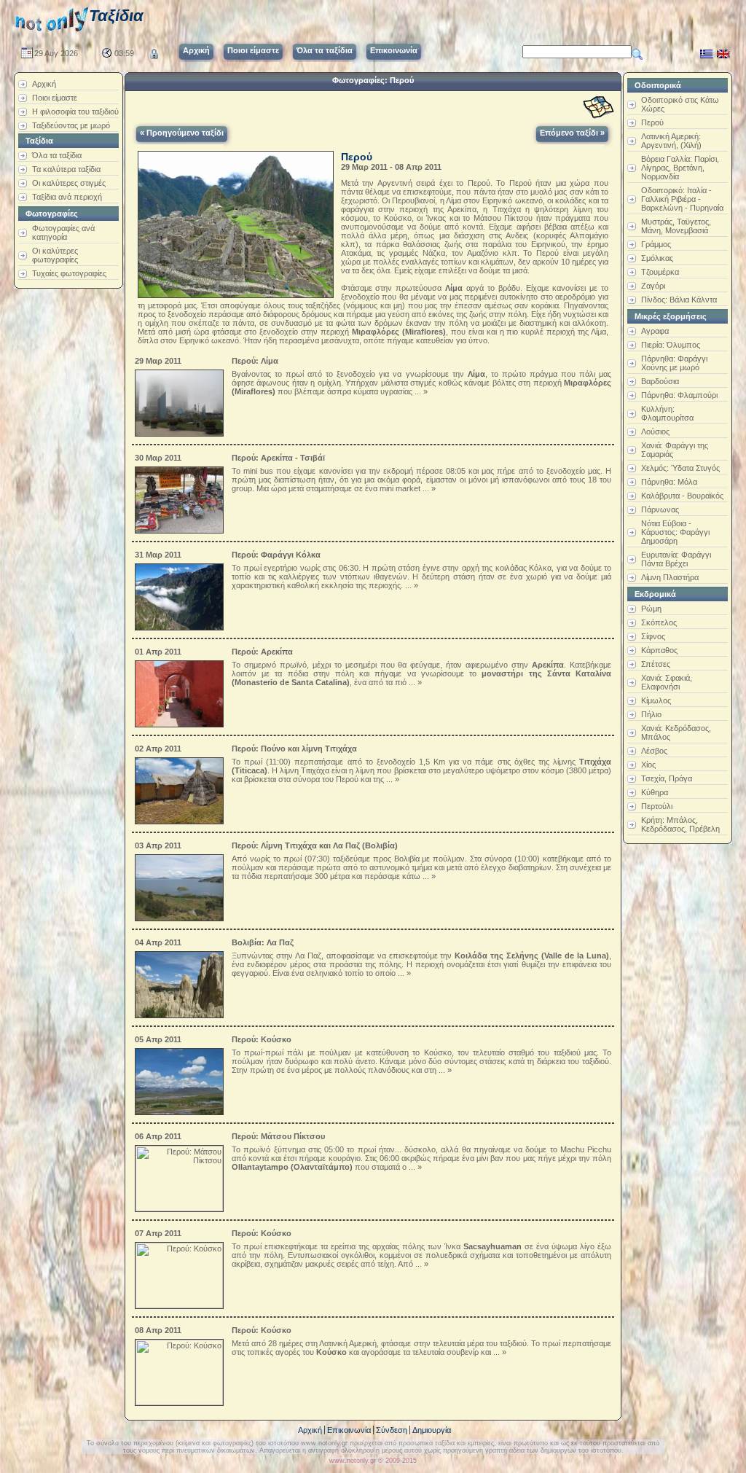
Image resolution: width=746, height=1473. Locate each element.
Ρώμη (651, 608)
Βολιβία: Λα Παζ (263, 942)
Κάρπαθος (659, 650)
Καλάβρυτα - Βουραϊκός (682, 495)
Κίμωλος (656, 700)
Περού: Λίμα (255, 360)
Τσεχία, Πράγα (666, 778)
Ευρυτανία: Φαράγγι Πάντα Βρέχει (676, 559)
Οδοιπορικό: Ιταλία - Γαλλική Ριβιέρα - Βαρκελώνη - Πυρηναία (682, 199)
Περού (652, 122)
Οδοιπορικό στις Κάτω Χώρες (680, 104)
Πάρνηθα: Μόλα (669, 481)
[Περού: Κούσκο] (181, 1078)
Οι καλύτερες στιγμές (69, 183)
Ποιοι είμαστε (54, 97)
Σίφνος (653, 636)
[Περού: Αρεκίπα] (181, 691)
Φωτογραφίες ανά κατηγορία (63, 232)
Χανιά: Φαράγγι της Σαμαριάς (674, 449)
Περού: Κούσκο (261, 1039)
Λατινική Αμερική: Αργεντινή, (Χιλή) (671, 140)
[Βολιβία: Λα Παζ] (181, 981)
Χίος (648, 764)
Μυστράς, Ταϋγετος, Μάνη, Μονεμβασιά (676, 226)
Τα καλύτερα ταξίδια (66, 169)
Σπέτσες (655, 664)
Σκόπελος (659, 622)
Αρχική (44, 83)
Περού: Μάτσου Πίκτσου (278, 1136)
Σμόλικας (657, 258)
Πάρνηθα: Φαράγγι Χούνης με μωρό (674, 363)
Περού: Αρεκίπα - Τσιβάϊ (278, 457)
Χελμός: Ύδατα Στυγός (680, 468)
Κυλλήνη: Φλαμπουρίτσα (667, 413)
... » (420, 391)
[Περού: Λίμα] (181, 400)
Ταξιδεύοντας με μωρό (71, 125)
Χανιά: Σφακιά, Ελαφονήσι (666, 682)
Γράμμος (656, 244)
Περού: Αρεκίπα (262, 651)
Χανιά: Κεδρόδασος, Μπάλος (676, 732)
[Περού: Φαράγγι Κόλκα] (181, 594)
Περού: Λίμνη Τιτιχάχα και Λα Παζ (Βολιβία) (315, 845)
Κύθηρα (654, 792)
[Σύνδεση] (154, 51)
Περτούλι (656, 806)
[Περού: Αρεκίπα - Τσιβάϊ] (181, 497)
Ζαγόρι (653, 285)
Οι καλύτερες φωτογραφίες (55, 255)
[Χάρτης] (598, 107)
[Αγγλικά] (723, 51)
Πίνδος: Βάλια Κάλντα (679, 299)
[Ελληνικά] (706, 51)
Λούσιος (655, 431)
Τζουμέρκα (660, 271)
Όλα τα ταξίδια (57, 155)
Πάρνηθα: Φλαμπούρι (679, 395)
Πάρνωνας (660, 509)
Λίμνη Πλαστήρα (670, 577)
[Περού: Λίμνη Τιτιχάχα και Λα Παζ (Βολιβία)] (181, 884)
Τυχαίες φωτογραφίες (69, 273)
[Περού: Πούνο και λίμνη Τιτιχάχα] (181, 788)
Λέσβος (654, 750)
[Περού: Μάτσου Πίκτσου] (181, 1175)
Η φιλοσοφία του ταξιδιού (75, 111)
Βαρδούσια (660, 381)
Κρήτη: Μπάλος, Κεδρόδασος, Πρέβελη (680, 824)
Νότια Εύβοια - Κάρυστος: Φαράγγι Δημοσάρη (675, 532)
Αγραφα (655, 331)
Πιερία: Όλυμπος (670, 344)
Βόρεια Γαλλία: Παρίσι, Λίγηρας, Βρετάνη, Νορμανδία (680, 168)
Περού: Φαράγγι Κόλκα (276, 554)
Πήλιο (651, 714)
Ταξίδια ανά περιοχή (67, 196)
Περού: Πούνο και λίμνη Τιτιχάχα (294, 748)
